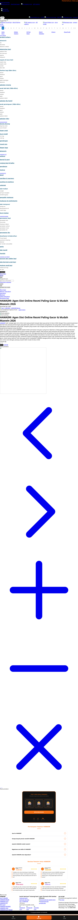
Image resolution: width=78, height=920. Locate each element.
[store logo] (13, 21)
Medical (2, 242)
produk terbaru (5, 37)
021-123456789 (24, 901)
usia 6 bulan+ (3, 128)
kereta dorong (5, 124)
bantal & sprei (5, 160)
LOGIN (42, 17)
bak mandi (3, 250)
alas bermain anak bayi (8, 262)
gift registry (36, 4)
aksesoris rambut (4, 46)
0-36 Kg (2, 138)
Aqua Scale (67, 32)
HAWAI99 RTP (4, 903)
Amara (53, 32)
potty (2, 246)
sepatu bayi (3, 62)
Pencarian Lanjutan (5, 282)
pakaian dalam (4, 98)
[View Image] (0, 787)
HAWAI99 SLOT (4, 901)
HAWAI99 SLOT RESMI (6, 910)
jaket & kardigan (4, 80)
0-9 (74, 28)
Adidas (16, 32)
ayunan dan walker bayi (8, 258)
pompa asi (2, 206)
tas (1, 42)
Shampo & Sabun (4, 224)
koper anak (4, 130)
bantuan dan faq (24, 900)
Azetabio (41, 34)
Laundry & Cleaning (5, 240)
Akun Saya (3, 274)
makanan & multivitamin (8, 201)
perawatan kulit (4, 220)
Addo (3, 32)
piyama (2, 55)
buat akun (3, 293)
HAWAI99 (2, 323)
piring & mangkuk (4, 193)
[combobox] (7, 280)
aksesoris (2, 82)
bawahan (2, 74)
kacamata (2, 44)
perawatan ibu (5, 232)
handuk (2, 253)
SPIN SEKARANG (39, 812)
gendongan (4, 141)
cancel (1, 284)
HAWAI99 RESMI (4, 900)
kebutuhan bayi (5, 49)
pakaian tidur (3, 51)
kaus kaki (2, 67)
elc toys (2, 269)
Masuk (1, 275)
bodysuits (2, 57)
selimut (2, 156)
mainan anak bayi (6, 265)
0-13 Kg (2, 136)
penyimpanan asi (4, 208)
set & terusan (3, 53)
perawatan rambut (5, 226)
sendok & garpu (4, 194)
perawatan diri (4, 230)
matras (2, 170)
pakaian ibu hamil (6, 101)
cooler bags (3, 210)
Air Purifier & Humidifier (6, 244)
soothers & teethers (7, 182)
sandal (1, 66)
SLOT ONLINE (4, 898)
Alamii (41, 32)
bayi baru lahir (4, 126)
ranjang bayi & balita (7, 163)
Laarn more (22, 310)
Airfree (28, 32)
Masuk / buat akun (5, 291)
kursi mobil (4, 134)
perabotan (3, 166)
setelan (2, 78)
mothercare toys (4, 267)
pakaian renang (5, 85)
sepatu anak (3, 64)
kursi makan (4, 213)
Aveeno (16, 34)
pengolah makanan (6, 197)
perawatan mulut (4, 228)
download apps (15, 4)
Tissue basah (3, 238)
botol (2, 175)
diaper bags (4, 148)
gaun (1, 76)
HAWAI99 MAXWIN (5, 906)
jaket (1, 96)
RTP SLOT (2, 905)
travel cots (3, 144)
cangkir (2, 191)
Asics (3, 34)
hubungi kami (23, 898)
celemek (3, 185)
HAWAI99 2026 (4, 908)
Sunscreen (2, 222)
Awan (28, 34)
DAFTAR (59, 17)
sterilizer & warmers (7, 178)
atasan (1, 72)
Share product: (4, 346)
